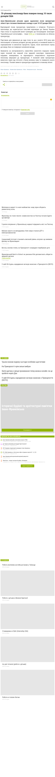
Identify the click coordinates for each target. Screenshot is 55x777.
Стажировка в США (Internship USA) (15, 631)
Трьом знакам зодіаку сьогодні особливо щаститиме (23, 362)
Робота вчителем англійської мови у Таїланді (18, 565)
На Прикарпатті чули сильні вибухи (16, 366)
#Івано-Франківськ (5, 69)
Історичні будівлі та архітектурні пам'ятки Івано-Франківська (27, 407)
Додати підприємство (27, 466)
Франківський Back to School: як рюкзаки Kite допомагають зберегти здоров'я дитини (27, 255)
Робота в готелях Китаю (11, 697)
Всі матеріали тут (27, 430)
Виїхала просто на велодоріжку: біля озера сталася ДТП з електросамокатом (23, 232)
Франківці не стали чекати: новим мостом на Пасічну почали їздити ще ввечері (27, 217)
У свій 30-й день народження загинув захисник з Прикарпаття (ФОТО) (27, 264)
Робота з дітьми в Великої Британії (15, 598)
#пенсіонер (39, 69)
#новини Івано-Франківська (16, 69)
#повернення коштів (31, 69)
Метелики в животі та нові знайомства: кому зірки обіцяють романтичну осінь (24, 208)
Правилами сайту (25, 109)
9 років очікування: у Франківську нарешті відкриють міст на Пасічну (27, 224)
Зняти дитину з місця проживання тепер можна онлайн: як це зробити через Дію (27, 372)
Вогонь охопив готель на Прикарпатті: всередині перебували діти (26, 248)
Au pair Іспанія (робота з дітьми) (14, 664)
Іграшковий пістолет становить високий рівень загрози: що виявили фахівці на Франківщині (27, 240)
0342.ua (32, 34)
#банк (24, 69)
